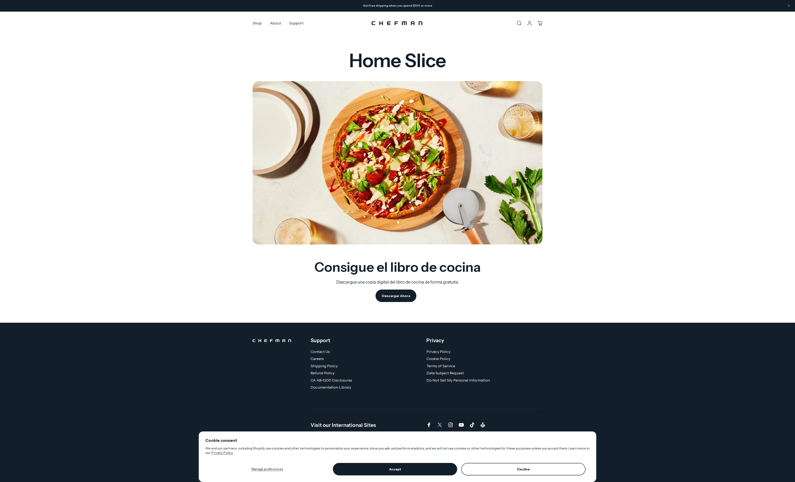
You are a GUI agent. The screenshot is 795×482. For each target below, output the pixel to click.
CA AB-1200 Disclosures (331, 380)
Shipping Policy (324, 366)
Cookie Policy (438, 358)
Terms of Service (440, 366)
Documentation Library (331, 387)
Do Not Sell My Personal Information (458, 380)
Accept (395, 469)
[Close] (788, 5)
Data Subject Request (445, 373)
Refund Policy (323, 373)
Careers (317, 358)
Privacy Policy (222, 453)
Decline (523, 469)
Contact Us (320, 351)
